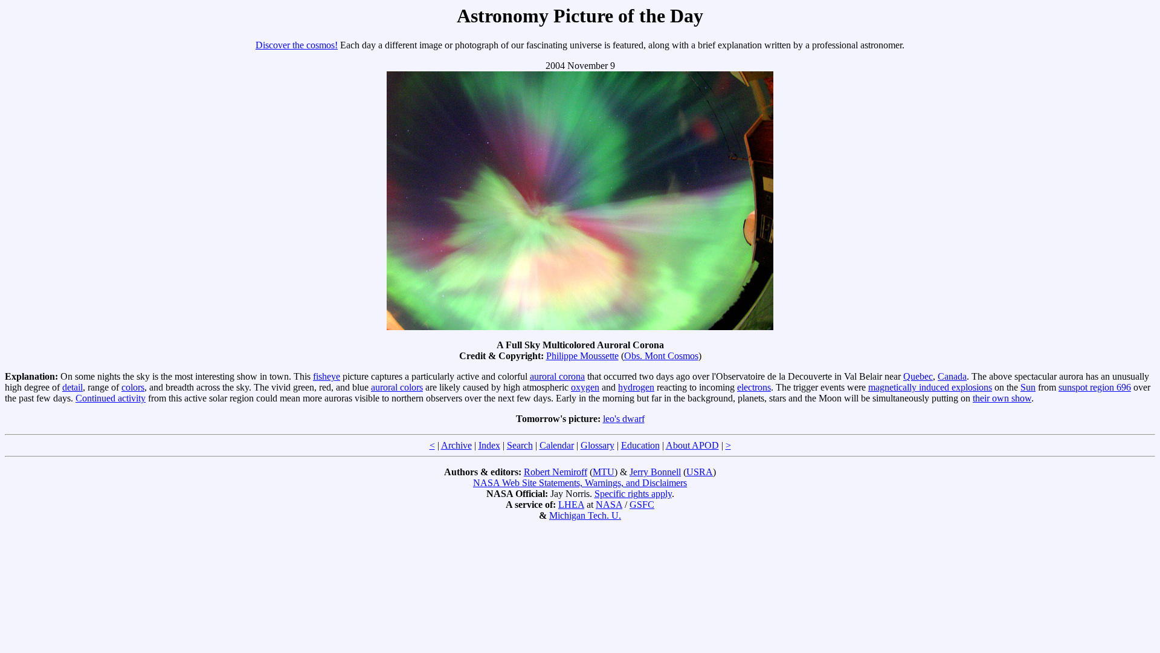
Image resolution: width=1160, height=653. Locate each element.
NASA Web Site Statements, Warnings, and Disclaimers (580, 483)
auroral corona (557, 376)
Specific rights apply (633, 494)
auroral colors (397, 387)
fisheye (326, 376)
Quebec (918, 376)
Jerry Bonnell (655, 472)
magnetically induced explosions (930, 387)
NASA (609, 504)
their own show (1002, 398)
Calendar (557, 445)
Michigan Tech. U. (585, 515)
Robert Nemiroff (555, 472)
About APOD (692, 445)
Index (489, 445)
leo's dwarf (624, 419)
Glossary (597, 445)
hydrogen (636, 387)
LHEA (571, 504)
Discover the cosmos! (297, 45)
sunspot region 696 (1094, 387)
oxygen (585, 387)
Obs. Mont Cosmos (661, 356)
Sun (1028, 387)
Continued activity (111, 398)
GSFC (642, 504)
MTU (603, 472)
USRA (699, 472)
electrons (754, 387)
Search (520, 445)
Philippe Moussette (582, 356)
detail (72, 387)
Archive (456, 445)
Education (640, 445)
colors (132, 387)
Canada (952, 376)
